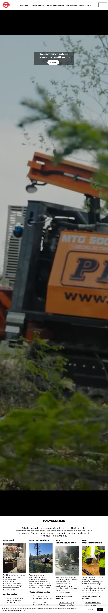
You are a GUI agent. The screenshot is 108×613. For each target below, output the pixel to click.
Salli (99, 609)
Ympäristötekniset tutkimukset (93, 604)
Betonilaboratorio (14, 598)
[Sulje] (105, 609)
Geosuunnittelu (40, 596)
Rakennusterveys (66, 603)
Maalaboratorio (13, 602)
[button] (24, 5)
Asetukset (90, 609)
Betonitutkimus (13, 600)
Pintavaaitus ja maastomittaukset (41, 603)
